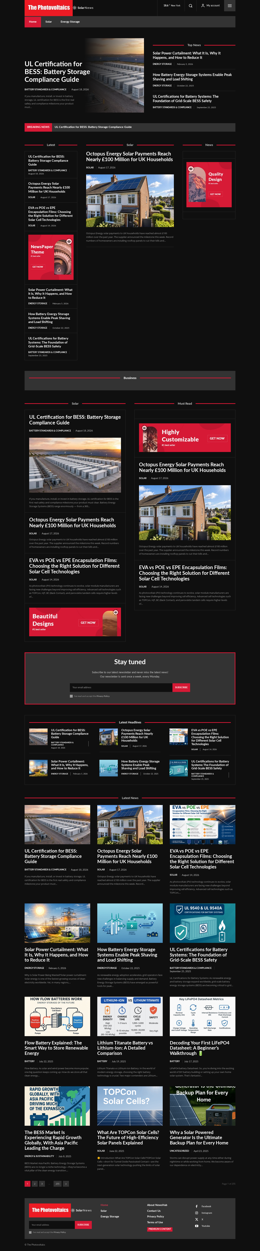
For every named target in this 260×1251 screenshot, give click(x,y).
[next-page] (66, 1184)
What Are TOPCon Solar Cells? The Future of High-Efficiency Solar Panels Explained (128, 1138)
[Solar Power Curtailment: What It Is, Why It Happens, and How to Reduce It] (38, 768)
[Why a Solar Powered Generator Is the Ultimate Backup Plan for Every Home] (202, 1106)
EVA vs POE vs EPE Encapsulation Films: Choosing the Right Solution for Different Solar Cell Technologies (74, 566)
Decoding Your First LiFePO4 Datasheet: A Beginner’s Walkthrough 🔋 (199, 1048)
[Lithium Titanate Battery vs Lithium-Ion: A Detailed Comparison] (130, 1016)
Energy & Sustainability (39, 1156)
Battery (29, 1061)
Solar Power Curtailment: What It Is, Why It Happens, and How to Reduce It (50, 293)
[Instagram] (196, 1213)
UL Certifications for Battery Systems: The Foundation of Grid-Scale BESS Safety (48, 342)
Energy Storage (162, 64)
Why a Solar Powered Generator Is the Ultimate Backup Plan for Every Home (199, 1138)
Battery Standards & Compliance (45, 90)
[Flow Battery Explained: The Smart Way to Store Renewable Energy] (57, 1016)
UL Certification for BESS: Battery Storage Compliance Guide (57, 72)
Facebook (206, 1206)
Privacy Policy (103, 696)
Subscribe (181, 687)
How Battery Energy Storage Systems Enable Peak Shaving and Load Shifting (49, 318)
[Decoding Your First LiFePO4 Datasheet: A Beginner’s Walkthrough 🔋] (202, 1016)
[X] (196, 1220)
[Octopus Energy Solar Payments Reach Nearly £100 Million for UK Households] (130, 200)
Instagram (207, 1213)
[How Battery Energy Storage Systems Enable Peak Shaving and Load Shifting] (108, 768)
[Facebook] (196, 1206)
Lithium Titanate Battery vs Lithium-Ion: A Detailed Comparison (125, 1048)
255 (57, 1183)
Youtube (206, 1226)
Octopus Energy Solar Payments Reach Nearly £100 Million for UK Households (104, 127)
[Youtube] (196, 1226)
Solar (31, 197)
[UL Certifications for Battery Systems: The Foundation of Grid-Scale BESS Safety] (178, 768)
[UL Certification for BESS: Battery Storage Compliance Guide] (114, 75)
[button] (190, 5)
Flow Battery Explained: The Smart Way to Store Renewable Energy (56, 1048)
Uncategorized (179, 1151)
